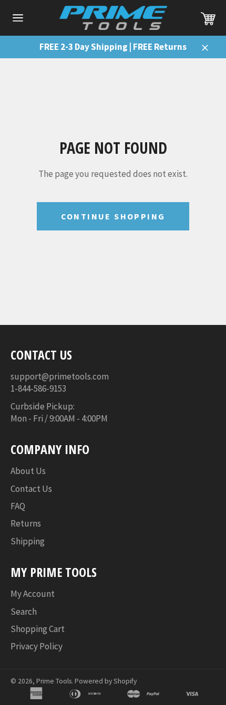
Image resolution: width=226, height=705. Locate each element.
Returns (26, 523)
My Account (33, 593)
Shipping (28, 541)
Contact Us (31, 488)
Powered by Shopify (106, 681)
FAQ (18, 506)
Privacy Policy (37, 646)
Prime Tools (53, 681)
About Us (28, 471)
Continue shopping (113, 216)
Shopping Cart (38, 629)
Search (24, 611)
